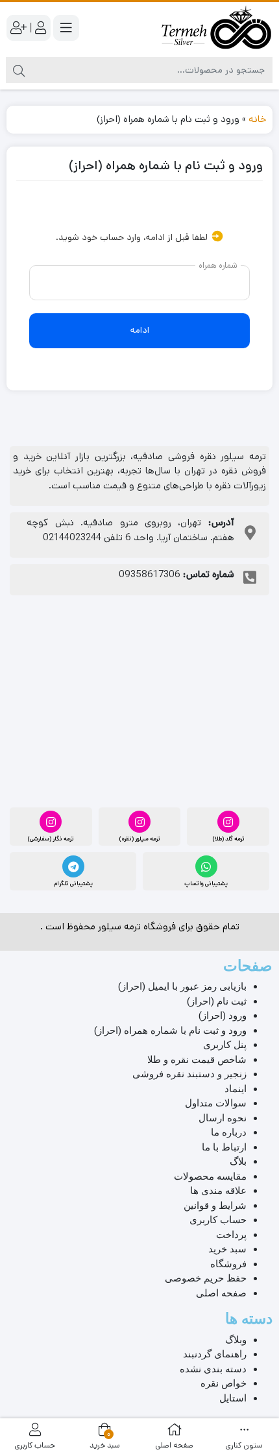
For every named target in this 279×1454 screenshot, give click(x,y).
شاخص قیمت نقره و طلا (197, 1060)
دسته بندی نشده (213, 1369)
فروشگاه (228, 1264)
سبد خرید (227, 1249)
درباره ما (229, 1132)
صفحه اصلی (221, 1293)
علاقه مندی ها (218, 1191)
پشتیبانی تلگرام (73, 883)
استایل (233, 1398)
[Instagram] (228, 822)
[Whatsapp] (206, 866)
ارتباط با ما (224, 1147)
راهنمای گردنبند (215, 1354)
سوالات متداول (216, 1103)
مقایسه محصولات (210, 1176)
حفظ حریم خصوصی (206, 1278)
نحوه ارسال (223, 1118)
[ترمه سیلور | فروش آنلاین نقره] (216, 28)
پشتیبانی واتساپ (206, 883)
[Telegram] (73, 866)
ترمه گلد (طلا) (228, 839)
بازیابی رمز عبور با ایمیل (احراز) (182, 986)
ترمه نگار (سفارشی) (50, 839)
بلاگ (238, 1161)
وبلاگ (236, 1340)
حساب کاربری (218, 1220)
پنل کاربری (225, 1045)
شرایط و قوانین (215, 1205)
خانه (257, 119)
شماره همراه (218, 265)
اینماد (235, 1089)
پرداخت (231, 1235)
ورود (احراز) (223, 1015)
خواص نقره (223, 1383)
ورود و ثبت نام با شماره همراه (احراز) (170, 1030)
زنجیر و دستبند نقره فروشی (189, 1074)
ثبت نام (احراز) (217, 1001)
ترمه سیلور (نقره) (139, 839)
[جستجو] (19, 70)
